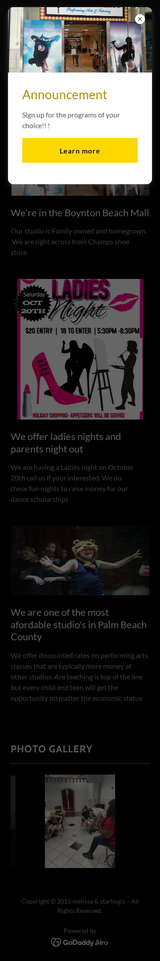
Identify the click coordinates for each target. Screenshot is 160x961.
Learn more (80, 150)
